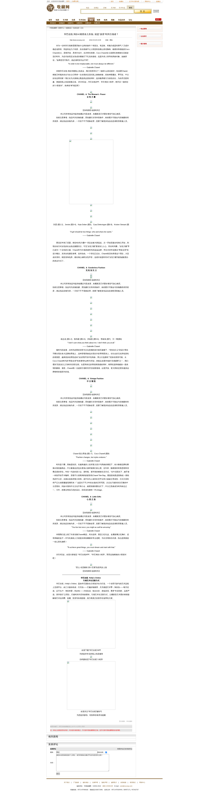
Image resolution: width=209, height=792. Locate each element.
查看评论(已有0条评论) (124, 749)
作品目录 (121, 20)
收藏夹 (121, 1)
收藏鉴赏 (62, 23)
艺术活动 (82, 20)
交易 (73, 20)
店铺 (104, 8)
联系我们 (133, 782)
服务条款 (86, 782)
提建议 (158, 1)
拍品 (87, 8)
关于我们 (67, 782)
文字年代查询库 (134, 1)
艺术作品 (122, 8)
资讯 (130, 8)
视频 (112, 20)
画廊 (98, 20)
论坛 (130, 20)
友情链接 (123, 782)
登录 (68, 1)
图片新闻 (144, 44)
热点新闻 (144, 29)
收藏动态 (88, 23)
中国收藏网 (53, 28)
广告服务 (76, 782)
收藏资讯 (79, 23)
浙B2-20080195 (107, 786)
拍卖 (57, 20)
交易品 (96, 8)
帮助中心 (148, 1)
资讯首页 (53, 23)
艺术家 (113, 8)
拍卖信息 (76, 28)
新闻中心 (61, 28)
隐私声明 (104, 782)
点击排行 (144, 36)
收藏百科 (97, 23)
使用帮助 (156, 12)
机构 (105, 20)
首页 (112, 1)
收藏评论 (71, 23)
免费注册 (75, 1)
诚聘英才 (114, 782)
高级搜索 (156, 10)
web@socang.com (126, 786)
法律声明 (95, 782)
